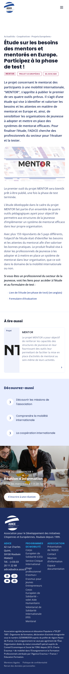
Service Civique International (34, 562)
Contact (51, 554)
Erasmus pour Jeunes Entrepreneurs (34, 582)
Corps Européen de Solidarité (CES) (34, 553)
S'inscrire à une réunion (22, 497)
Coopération (23, 36)
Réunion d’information (54, 559)
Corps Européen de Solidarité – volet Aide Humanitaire (33, 596)
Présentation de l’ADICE (54, 548)
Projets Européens (41, 36)
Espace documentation (55, 567)
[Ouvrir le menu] (61, 7)
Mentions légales (12, 662)
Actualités (9, 36)
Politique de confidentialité (35, 662)
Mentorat (31, 621)
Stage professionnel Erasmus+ (33, 571)
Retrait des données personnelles (19, 665)
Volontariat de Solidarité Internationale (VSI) (34, 612)
